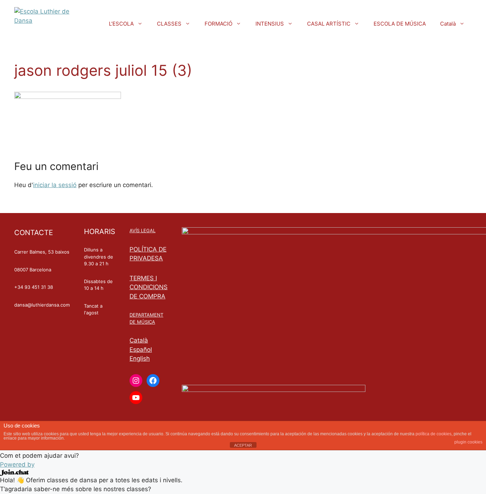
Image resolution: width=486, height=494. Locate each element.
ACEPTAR (243, 445)
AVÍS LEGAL (142, 230)
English (140, 358)
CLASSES (169, 23)
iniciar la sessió (54, 184)
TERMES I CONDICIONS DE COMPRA (149, 287)
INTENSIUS (269, 23)
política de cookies (433, 433)
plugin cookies (468, 442)
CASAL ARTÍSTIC (328, 23)
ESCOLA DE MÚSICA (400, 23)
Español (141, 349)
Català (448, 23)
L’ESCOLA (121, 23)
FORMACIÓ (218, 23)
